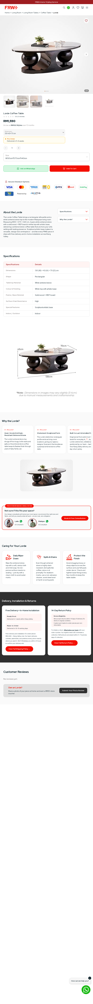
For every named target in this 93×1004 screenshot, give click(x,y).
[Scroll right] (87, 439)
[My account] (73, 7)
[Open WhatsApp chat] (86, 989)
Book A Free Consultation (74, 518)
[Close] (89, 978)
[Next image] (86, 54)
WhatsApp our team (71, 630)
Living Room (16, 13)
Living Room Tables (31, 13)
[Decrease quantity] (5, 148)
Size (7, 155)
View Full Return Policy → (64, 643)
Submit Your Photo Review (73, 690)
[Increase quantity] (18, 148)
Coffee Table (46, 13)
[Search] (64, 8)
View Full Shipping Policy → (19, 649)
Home (7, 13)
